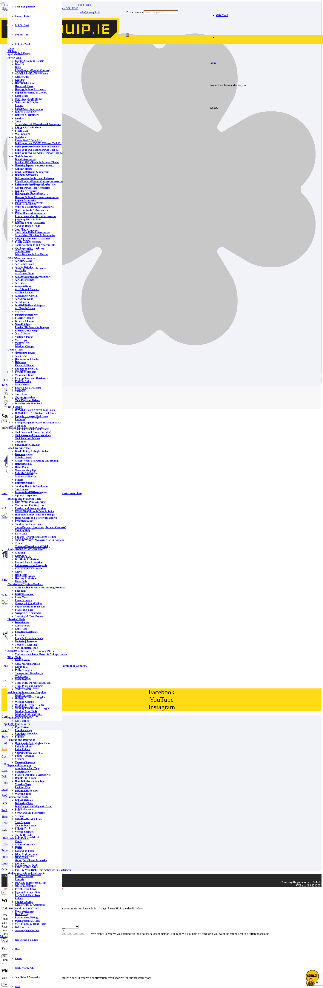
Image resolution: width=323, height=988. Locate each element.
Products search (135, 12)
